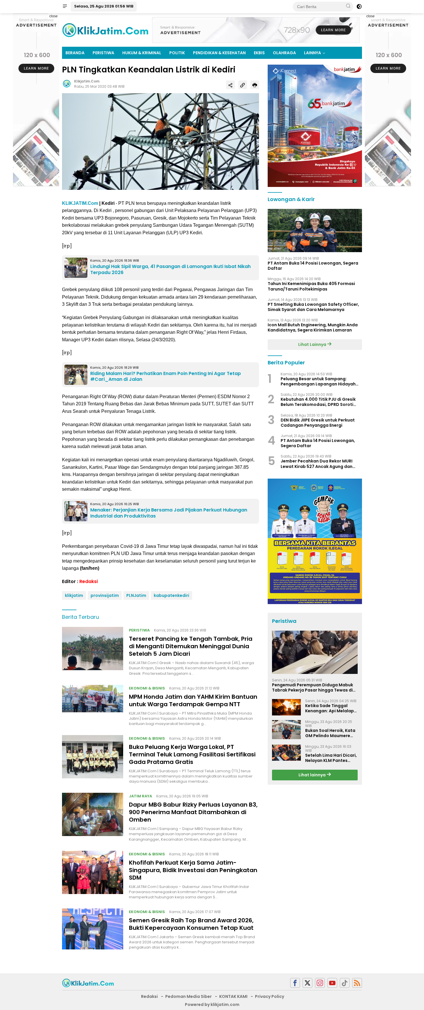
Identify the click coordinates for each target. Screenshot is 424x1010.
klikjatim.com (87, 81)
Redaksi (88, 581)
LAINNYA (312, 53)
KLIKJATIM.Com (80, 203)
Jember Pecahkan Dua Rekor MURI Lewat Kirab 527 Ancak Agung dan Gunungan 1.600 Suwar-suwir (316, 464)
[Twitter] (307, 983)
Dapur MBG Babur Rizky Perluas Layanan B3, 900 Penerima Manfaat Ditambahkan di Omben (193, 812)
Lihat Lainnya (312, 345)
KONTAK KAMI (233, 996)
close (53, 16)
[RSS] (357, 983)
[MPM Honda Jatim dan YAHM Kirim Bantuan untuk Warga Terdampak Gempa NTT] (92, 705)
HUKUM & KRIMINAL (141, 53)
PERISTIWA (103, 53)
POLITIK (177, 53)
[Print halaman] (254, 84)
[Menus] (65, 7)
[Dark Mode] (359, 7)
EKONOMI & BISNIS (147, 688)
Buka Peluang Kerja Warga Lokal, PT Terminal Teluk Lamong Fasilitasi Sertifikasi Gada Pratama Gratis (192, 754)
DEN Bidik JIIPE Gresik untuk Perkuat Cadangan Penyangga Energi (318, 422)
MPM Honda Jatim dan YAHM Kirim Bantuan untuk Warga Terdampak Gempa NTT (193, 700)
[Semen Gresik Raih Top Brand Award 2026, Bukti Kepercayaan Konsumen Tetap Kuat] (92, 929)
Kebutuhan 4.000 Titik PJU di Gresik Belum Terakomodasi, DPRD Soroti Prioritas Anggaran (318, 402)
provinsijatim (105, 595)
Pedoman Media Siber (188, 996)
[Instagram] (320, 983)
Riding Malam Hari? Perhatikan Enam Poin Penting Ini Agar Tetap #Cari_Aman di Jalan (165, 376)
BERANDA (75, 53)
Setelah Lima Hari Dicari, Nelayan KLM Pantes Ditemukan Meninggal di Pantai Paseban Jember (331, 758)
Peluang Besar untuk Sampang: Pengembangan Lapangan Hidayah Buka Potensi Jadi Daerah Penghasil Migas (319, 381)
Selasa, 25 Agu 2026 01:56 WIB (103, 6)
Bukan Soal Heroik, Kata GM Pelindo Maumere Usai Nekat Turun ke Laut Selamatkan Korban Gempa (331, 733)
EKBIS (259, 53)
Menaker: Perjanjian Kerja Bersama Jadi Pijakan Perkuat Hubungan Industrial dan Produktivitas (168, 513)
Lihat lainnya (313, 775)
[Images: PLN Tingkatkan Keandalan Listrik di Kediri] (160, 141)
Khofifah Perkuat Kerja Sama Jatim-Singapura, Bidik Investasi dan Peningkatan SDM (193, 870)
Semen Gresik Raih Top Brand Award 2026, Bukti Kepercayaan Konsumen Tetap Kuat (191, 924)
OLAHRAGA (284, 53)
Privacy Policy (269, 996)
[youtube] (332, 983)
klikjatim (74, 595)
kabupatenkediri (171, 595)
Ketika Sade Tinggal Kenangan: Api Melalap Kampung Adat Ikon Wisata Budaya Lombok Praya (330, 708)
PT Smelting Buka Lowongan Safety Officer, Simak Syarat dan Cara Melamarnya (313, 307)
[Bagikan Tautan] (230, 84)
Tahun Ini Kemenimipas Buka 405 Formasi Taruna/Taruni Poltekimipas (311, 286)
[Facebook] (295, 983)
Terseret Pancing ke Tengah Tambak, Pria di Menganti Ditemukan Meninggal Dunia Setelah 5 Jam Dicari (190, 646)
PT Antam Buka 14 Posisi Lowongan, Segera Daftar (313, 266)
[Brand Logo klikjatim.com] (105, 30)
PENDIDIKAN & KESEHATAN (219, 53)
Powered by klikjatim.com (212, 1004)
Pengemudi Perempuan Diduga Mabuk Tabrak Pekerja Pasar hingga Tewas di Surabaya (312, 687)
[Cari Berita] (348, 6)
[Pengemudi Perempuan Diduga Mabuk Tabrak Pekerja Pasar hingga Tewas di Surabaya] (315, 652)
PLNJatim (136, 595)
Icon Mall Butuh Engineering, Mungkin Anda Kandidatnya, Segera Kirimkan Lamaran (313, 327)
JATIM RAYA (140, 796)
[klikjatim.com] (88, 982)
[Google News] (345, 983)
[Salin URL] (242, 84)
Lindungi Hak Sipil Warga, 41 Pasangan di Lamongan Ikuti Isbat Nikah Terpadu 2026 (170, 269)
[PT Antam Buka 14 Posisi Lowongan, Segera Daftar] (315, 230)
